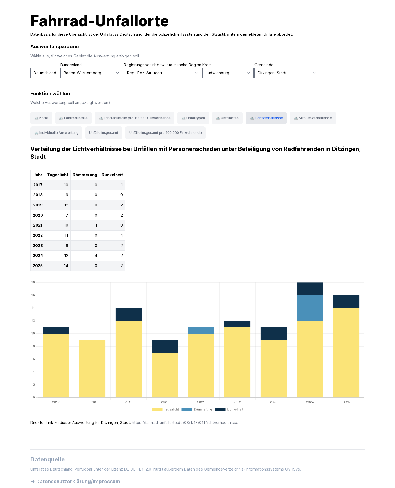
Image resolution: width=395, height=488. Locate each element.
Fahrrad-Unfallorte (99, 21)
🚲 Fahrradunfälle (73, 118)
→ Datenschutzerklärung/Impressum (75, 481)
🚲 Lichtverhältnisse (266, 118)
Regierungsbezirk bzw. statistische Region (162, 64)
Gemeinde (264, 64)
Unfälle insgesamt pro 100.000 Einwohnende (165, 133)
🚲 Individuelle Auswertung (56, 133)
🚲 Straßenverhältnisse (313, 118)
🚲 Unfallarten (227, 118)
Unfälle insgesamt (103, 133)
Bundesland (71, 64)
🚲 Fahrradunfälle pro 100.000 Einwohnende (135, 118)
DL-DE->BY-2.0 (137, 469)
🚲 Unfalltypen (193, 118)
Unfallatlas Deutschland (121, 34)
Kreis (206, 64)
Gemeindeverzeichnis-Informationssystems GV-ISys (252, 469)
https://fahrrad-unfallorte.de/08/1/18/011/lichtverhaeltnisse (185, 422)
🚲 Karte (41, 118)
